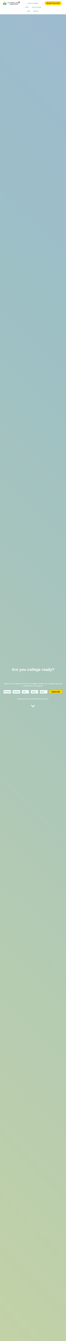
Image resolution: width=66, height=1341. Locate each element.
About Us (35, 11)
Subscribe (55, 692)
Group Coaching (36, 7)
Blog (29, 11)
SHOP (26, 7)
